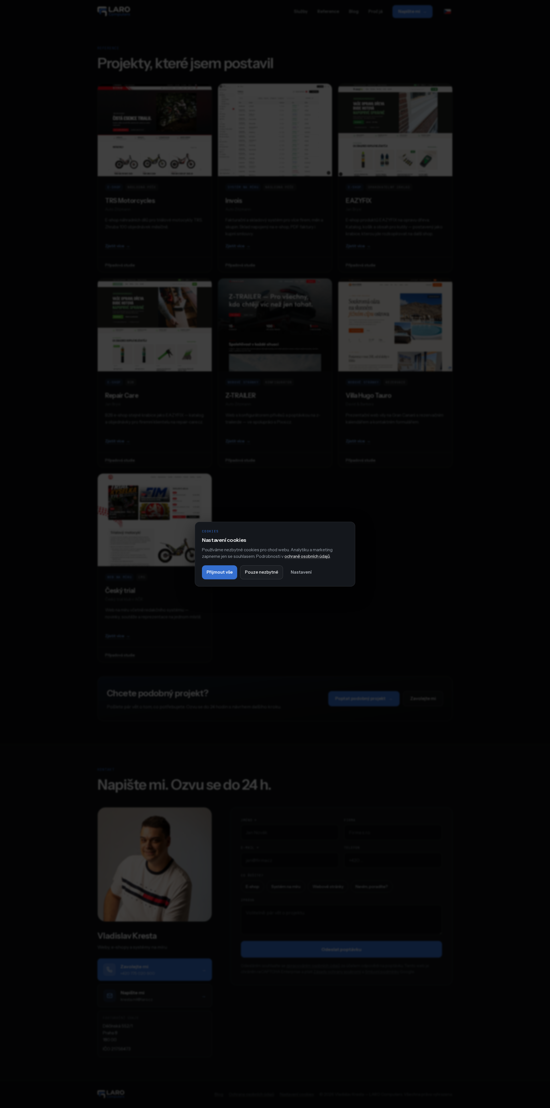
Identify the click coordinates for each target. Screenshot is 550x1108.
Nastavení (301, 572)
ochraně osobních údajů (307, 556)
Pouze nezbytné (261, 572)
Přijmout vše (220, 572)
